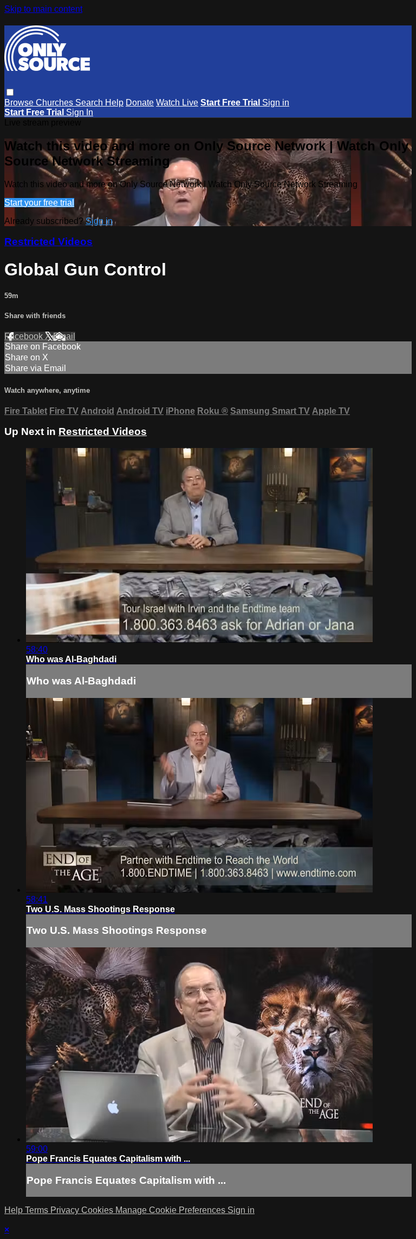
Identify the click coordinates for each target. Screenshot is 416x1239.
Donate (140, 102)
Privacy (65, 1210)
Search (90, 102)
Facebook (24, 336)
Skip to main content (43, 9)
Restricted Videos (48, 241)
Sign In (79, 112)
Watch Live (177, 102)
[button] (10, 92)
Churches (55, 102)
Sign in (275, 102)
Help (114, 102)
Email (64, 336)
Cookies (98, 1210)
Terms (37, 1210)
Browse (20, 102)
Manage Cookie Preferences (171, 1210)
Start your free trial (39, 202)
